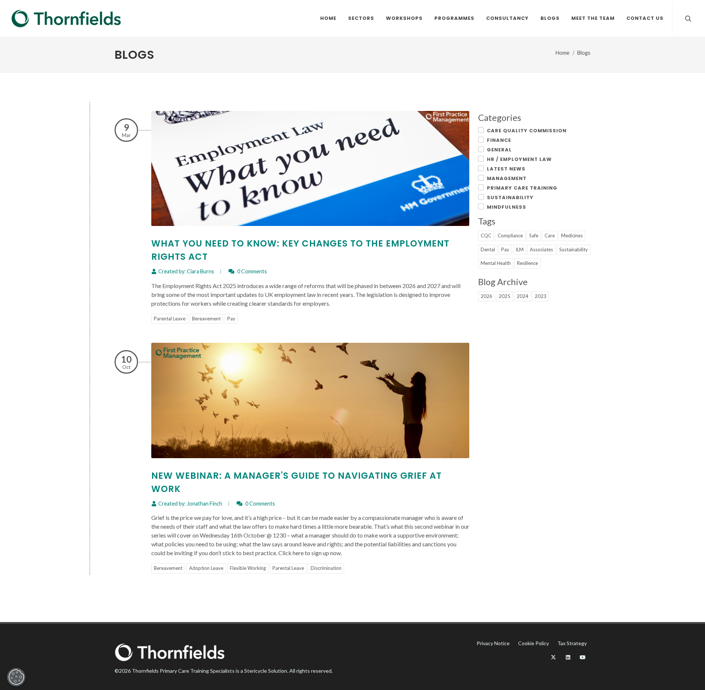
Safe (533, 235)
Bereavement (206, 318)
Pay (231, 318)
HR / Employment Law (519, 159)
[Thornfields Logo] (66, 18)
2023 (540, 296)
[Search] (687, 18)
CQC (486, 235)
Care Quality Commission (527, 130)
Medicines (572, 235)
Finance (499, 140)
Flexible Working (248, 568)
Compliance (510, 235)
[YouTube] (583, 657)
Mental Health (496, 263)
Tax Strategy (572, 643)
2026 (486, 296)
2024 (522, 296)
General (499, 149)
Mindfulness (506, 207)
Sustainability (510, 197)
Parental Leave (169, 318)
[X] (553, 657)
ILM (520, 249)
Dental (488, 249)
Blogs (583, 53)
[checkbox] (481, 130)
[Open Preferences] (16, 677)
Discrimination (326, 568)
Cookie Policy (533, 643)
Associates (541, 249)
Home (563, 53)
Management (507, 178)
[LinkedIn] (568, 657)
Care (550, 235)
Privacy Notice (493, 643)
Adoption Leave (206, 568)
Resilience (527, 263)
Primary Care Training (522, 187)
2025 (504, 296)
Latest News (506, 168)
